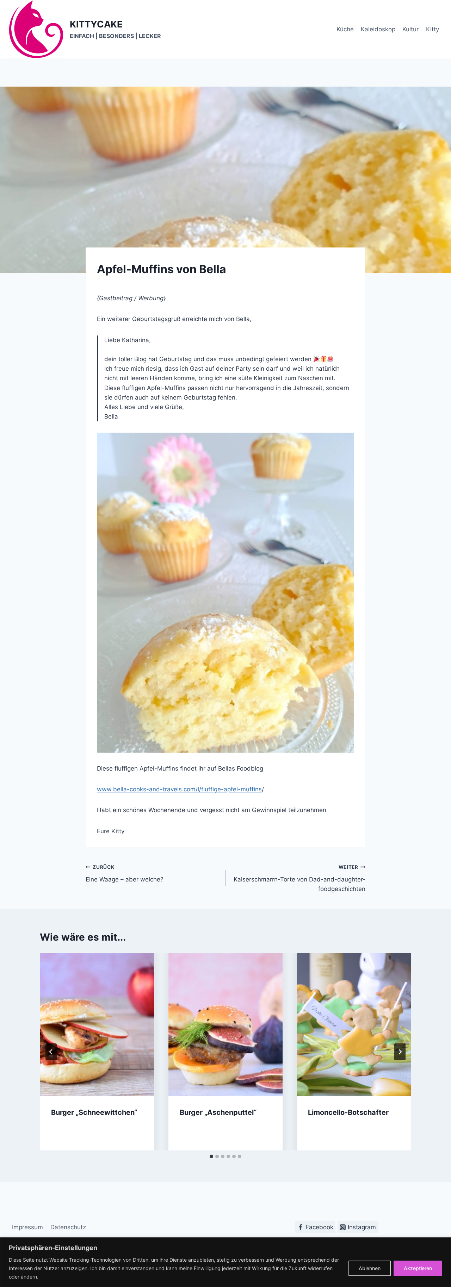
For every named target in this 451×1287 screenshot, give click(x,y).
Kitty (432, 29)
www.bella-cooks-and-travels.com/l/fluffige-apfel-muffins (179, 789)
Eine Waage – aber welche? (124, 873)
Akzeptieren (418, 1268)
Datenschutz (68, 1227)
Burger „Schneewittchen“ (94, 1112)
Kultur (410, 29)
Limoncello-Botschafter (348, 1112)
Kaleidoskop (378, 29)
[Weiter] (400, 1051)
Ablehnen (370, 1268)
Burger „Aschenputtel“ (218, 1112)
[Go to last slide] (51, 1051)
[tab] (211, 1156)
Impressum (27, 1227)
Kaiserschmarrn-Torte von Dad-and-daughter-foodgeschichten (299, 878)
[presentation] (97, 1024)
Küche (345, 29)
